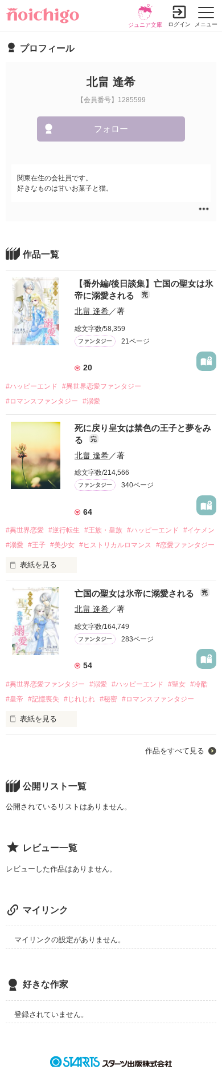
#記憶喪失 (43, 699)
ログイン (179, 24)
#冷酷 (199, 684)
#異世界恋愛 (25, 530)
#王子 (37, 545)
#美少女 (62, 545)
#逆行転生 (64, 530)
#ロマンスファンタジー (42, 401)
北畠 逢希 (92, 311)
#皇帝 (14, 699)
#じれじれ (79, 699)
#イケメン (199, 530)
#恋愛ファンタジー (185, 545)
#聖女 (177, 684)
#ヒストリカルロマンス (115, 545)
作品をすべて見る (174, 750)
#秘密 (108, 699)
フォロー (111, 129)
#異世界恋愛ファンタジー (101, 386)
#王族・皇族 (103, 530)
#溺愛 (91, 401)
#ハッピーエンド (31, 386)
